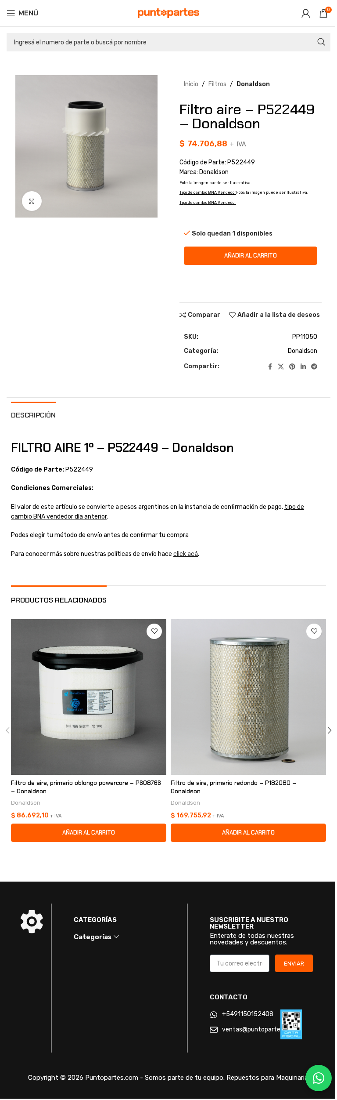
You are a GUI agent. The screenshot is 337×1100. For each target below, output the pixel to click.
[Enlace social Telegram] (314, 367)
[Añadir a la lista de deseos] (154, 631)
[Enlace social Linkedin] (303, 367)
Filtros (217, 84)
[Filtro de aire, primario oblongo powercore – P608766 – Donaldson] (88, 697)
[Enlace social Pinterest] (292, 367)
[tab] (33, 414)
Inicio (191, 84)
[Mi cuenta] (306, 13)
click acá (185, 554)
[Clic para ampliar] (32, 201)
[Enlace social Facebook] (270, 367)
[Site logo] (168, 13)
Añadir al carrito (250, 255)
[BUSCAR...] (321, 42)
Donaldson (253, 84)
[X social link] (281, 367)
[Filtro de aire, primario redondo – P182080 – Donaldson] (248, 697)
